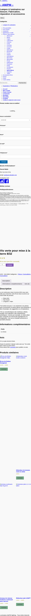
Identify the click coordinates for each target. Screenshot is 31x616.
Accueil (5, 89)
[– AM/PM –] (4, 0)
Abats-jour (9, 35)
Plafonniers (10, 62)
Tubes (8, 73)
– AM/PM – (6, 4)
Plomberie (9, 64)
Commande (6, 93)
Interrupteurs (10, 56)
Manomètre (10, 59)
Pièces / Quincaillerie (8, 34)
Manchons (9, 57)
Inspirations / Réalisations (10, 86)
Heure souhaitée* (5, 116)
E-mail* (2, 143)
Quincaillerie (10, 70)
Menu (2, 18)
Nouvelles (6, 97)
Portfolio (5, 98)
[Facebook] (7, 182)
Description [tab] (6, 281)
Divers (4, 76)
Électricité (9, 51)
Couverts (9, 46)
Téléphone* (3, 153)
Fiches (8, 53)
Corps (8, 43)
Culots (8, 48)
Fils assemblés (7, 28)
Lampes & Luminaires (9, 25)
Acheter (9, 265)
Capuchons (10, 40)
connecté (13, 347)
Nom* (2, 134)
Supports (9, 72)
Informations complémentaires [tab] (12, 284)
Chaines (9, 42)
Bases (8, 37)
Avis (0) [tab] (27, 284)
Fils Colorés (6, 29)
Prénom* (3, 125)
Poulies (9, 68)
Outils (4, 78)
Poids (8, 65)
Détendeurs (10, 50)
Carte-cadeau (6, 79)
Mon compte (6, 90)
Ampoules (5, 31)
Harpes (9, 54)
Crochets (9, 45)
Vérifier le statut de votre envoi (11, 100)
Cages (8, 39)
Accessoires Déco (8, 75)
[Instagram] (2, 182)
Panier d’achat (7, 92)
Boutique (5, 95)
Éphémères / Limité (8, 32)
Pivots (8, 61)
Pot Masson (10, 67)
